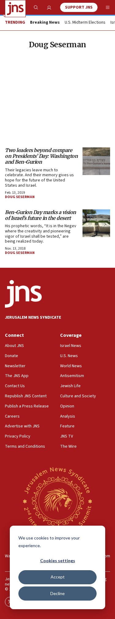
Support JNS (79, 7)
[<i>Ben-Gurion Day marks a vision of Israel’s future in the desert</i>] (96, 223)
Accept (58, 576)
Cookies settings (57, 560)
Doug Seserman (20, 197)
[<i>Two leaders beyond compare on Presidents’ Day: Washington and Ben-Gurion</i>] (96, 161)
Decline (57, 593)
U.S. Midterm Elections (85, 22)
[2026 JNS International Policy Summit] (57, 500)
